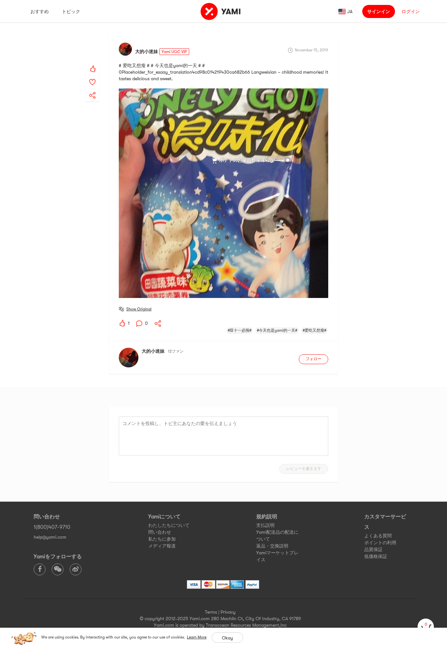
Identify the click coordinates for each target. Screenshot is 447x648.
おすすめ (39, 11)
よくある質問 (378, 535)
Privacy (228, 612)
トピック (71, 11)
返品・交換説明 (272, 545)
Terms (211, 612)
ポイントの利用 (380, 542)
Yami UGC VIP (174, 51)
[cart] (426, 627)
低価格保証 (375, 556)
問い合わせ (159, 532)
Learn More (196, 637)
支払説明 (265, 525)
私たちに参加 (162, 539)
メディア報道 (162, 545)
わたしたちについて (168, 525)
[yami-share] (92, 88)
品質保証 (373, 549)
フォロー (313, 359)
